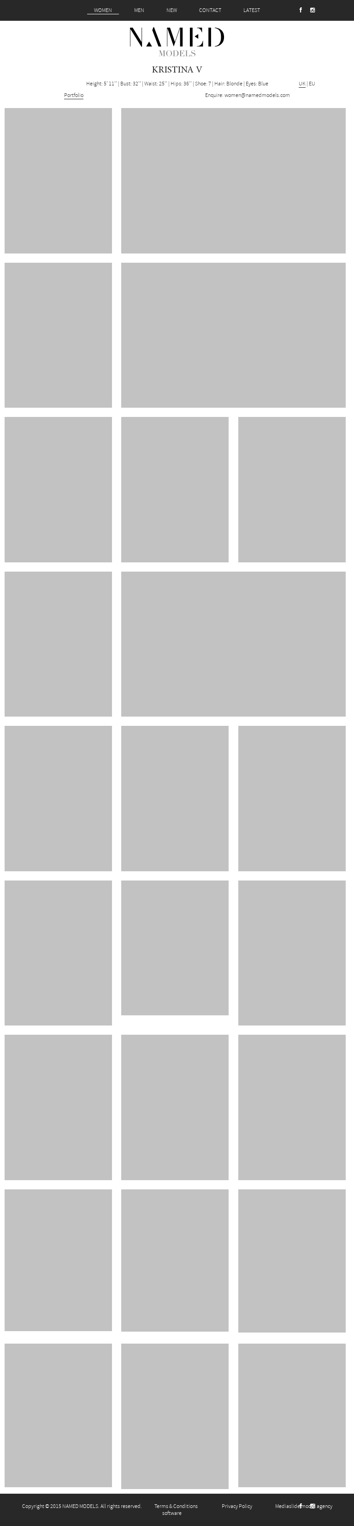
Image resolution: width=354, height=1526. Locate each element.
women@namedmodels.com (257, 95)
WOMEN (103, 10)
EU (312, 83)
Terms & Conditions (176, 1506)
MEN (139, 10)
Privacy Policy (237, 1506)
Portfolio (73, 95)
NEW (171, 10)
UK (302, 83)
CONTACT (210, 10)
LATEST (251, 10)
